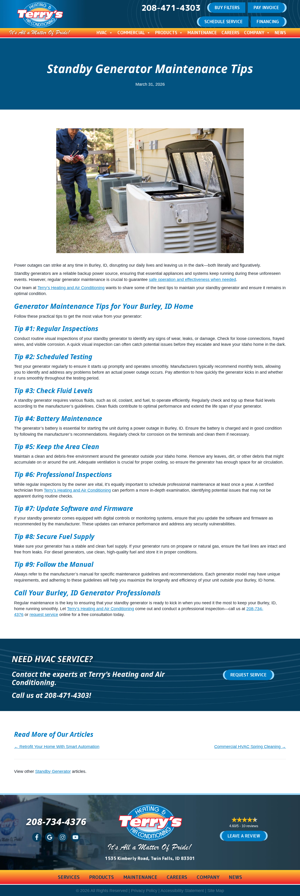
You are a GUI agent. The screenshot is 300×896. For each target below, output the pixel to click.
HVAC (102, 33)
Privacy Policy (144, 890)
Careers (230, 33)
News (280, 33)
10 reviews (250, 826)
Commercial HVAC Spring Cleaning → (250, 746)
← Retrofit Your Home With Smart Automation (56, 746)
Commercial (131, 33)
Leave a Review (244, 836)
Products (166, 33)
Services (69, 877)
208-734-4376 (56, 821)
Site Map (215, 890)
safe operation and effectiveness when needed (192, 279)
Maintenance (202, 33)
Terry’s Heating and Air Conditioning (71, 287)
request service (44, 614)
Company (254, 33)
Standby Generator (53, 771)
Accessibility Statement (182, 890)
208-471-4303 (67, 695)
